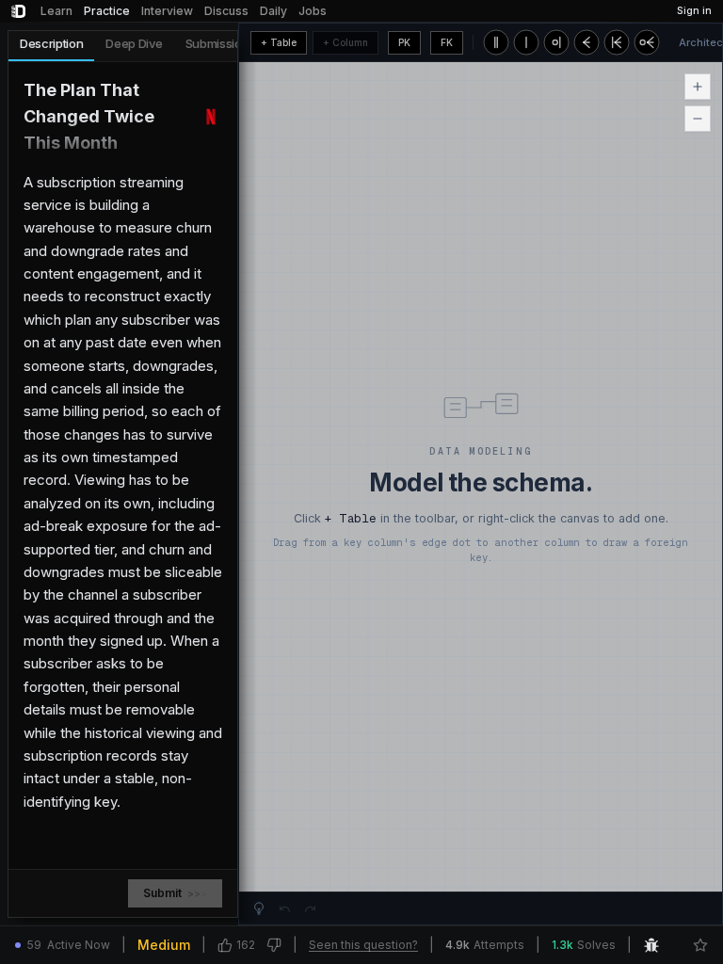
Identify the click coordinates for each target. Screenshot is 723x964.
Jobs (312, 11)
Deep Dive (133, 43)
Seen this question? (363, 945)
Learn (56, 11)
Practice (107, 11)
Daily (273, 11)
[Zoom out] (697, 118)
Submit (175, 893)
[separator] (242, 474)
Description (51, 43)
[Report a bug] (651, 945)
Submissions (220, 43)
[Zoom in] (697, 86)
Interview (167, 11)
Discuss (226, 11)
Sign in (694, 11)
